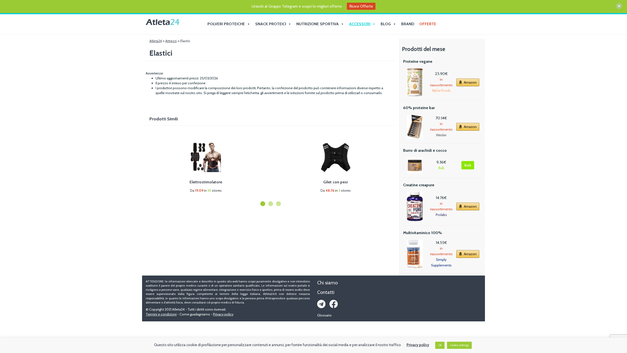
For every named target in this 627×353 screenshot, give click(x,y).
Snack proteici (270, 24)
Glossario (324, 315)
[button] (263, 204)
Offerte (427, 24)
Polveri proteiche (226, 24)
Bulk (467, 165)
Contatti (325, 292)
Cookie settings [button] (459, 345)
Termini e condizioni (161, 314)
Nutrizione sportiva (317, 24)
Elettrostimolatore (206, 182)
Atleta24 (155, 41)
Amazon (470, 82)
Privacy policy (223, 314)
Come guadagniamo (195, 314)
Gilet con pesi (335, 182)
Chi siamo (327, 283)
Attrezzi (171, 41)
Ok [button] (440, 345)
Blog (386, 24)
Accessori (359, 24)
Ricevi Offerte (361, 6)
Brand (407, 24)
